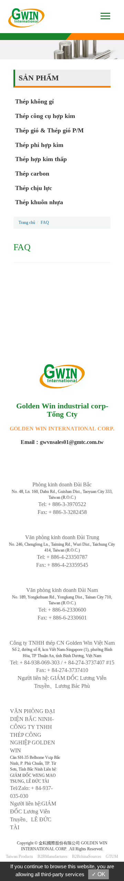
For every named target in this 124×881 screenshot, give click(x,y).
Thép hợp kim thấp (41, 159)
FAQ (45, 222)
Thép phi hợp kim (39, 144)
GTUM (112, 856)
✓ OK (98, 874)
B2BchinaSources (86, 856)
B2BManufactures (53, 856)
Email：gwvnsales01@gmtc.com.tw (62, 442)
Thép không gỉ (34, 101)
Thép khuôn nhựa (39, 202)
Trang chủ (27, 222)
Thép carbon (32, 173)
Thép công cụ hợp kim (45, 115)
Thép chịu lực (33, 188)
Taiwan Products (19, 856)
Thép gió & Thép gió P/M (49, 130)
